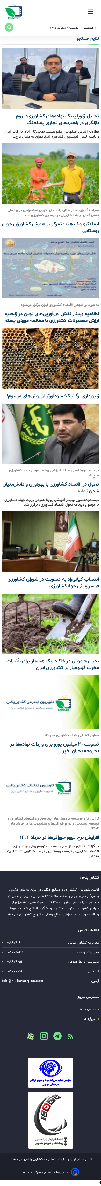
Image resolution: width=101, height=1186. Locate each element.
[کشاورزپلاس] (14, 11)
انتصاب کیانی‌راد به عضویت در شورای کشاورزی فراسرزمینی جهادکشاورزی (53, 582)
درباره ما (90, 1018)
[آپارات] (31, 1036)
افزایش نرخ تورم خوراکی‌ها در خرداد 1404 (59, 837)
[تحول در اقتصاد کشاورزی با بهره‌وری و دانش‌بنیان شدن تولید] (50, 434)
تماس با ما (88, 1009)
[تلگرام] (55, 1037)
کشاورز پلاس (33, 1159)
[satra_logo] (50, 1073)
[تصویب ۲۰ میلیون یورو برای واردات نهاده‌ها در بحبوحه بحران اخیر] (50, 702)
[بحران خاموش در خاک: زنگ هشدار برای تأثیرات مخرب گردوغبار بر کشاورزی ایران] (50, 624)
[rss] (68, 1038)
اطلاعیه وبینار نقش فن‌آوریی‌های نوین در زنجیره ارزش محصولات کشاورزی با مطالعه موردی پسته (52, 317)
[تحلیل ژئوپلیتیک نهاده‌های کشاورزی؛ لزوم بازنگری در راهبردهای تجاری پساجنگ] (50, 78)
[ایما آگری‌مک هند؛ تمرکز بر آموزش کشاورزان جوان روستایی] (50, 173)
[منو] (92, 10)
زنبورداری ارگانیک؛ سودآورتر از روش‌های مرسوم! (52, 396)
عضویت (89, 28)
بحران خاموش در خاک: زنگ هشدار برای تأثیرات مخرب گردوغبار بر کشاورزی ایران (52, 664)
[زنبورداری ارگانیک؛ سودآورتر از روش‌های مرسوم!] (50, 358)
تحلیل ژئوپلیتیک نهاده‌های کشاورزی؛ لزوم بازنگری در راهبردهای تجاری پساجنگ (57, 119)
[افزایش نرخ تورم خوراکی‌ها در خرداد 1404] (50, 785)
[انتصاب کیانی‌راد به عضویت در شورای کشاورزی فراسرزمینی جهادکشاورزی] (50, 541)
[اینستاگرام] (42, 1037)
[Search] (9, 27)
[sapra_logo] (50, 1120)
